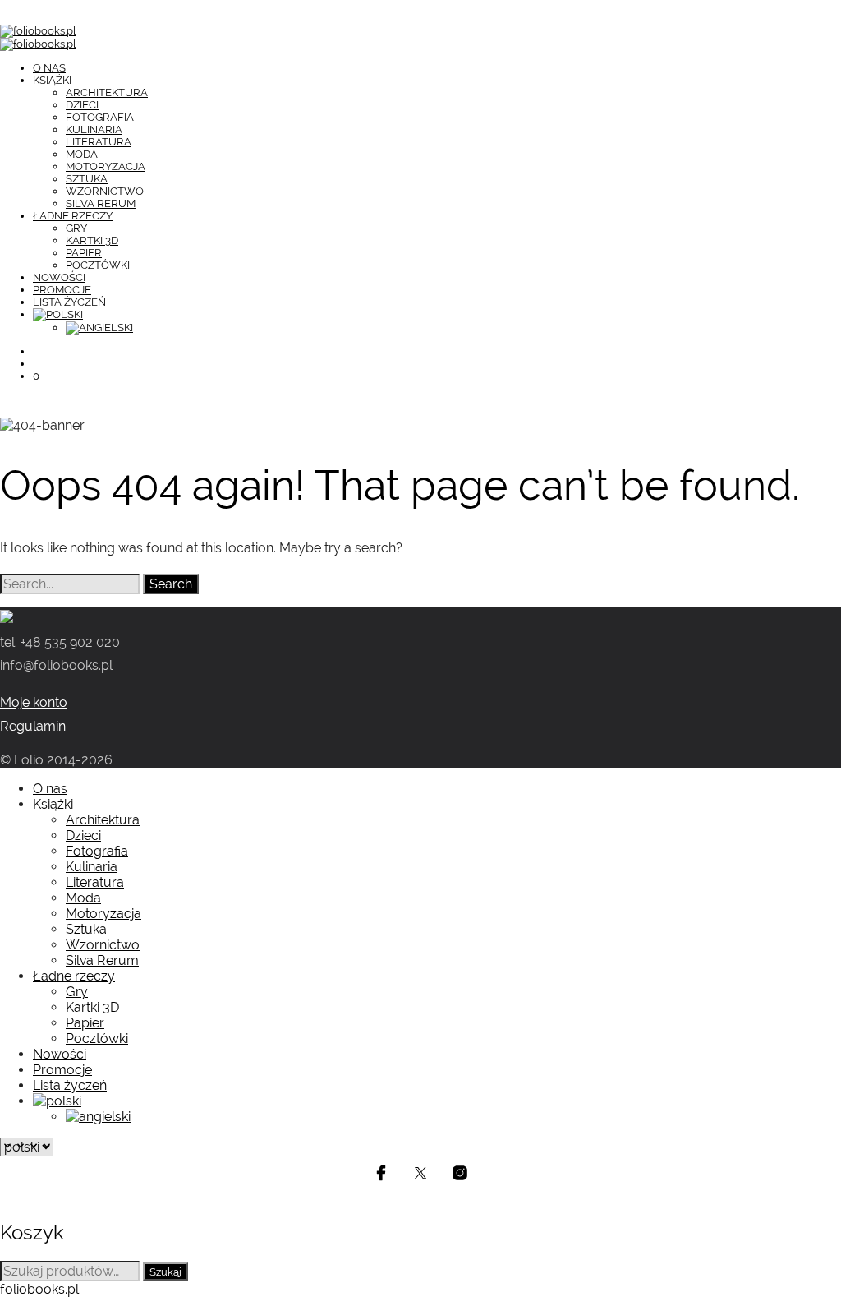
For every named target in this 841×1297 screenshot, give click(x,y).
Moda (82, 154)
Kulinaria (94, 129)
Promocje (62, 290)
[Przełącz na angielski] (453, 328)
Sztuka (87, 179)
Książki (52, 80)
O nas (49, 68)
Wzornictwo (105, 191)
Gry (76, 228)
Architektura (107, 92)
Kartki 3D (92, 240)
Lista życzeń (69, 302)
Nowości (59, 277)
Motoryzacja (105, 166)
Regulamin (33, 726)
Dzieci (82, 105)
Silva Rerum (101, 203)
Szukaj (165, 1271)
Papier (84, 253)
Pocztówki (98, 265)
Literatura (98, 142)
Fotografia (100, 117)
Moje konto (33, 702)
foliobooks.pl (39, 1289)
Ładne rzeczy (73, 216)
